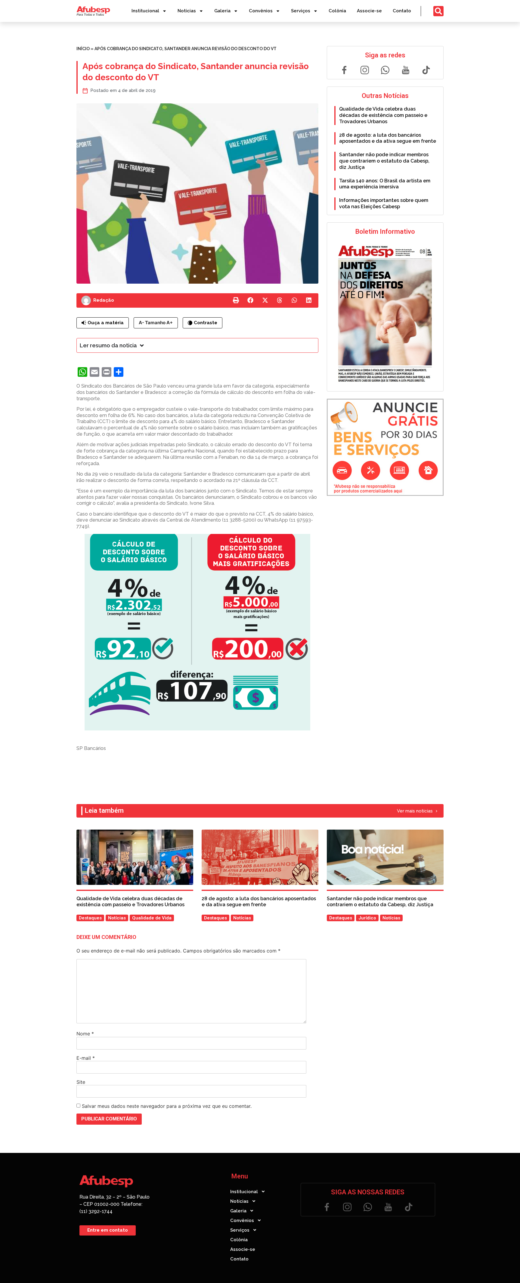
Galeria (222, 11)
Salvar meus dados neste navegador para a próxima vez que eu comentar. (167, 1106)
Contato (402, 11)
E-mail (85, 1058)
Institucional (145, 11)
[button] (236, 300)
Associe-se (369, 11)
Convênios (261, 11)
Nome (85, 1033)
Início (83, 48)
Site (80, 1082)
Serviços (300, 11)
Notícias (187, 11)
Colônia (337, 11)
